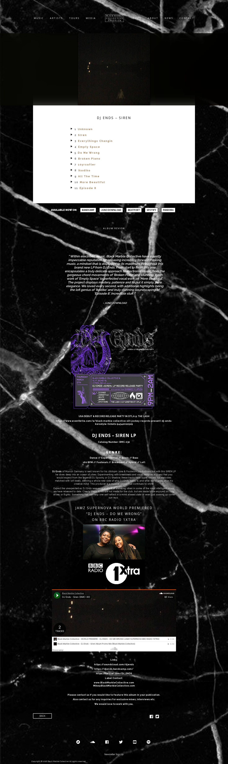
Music (39, 18)
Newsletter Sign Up (114, 754)
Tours (74, 18)
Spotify (151, 210)
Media (91, 18)
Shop (137, 18)
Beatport (134, 210)
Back (42, 716)
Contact (186, 18)
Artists (56, 18)
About (153, 18)
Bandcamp (88, 210)
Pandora (168, 210)
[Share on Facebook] (151, 717)
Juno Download (111, 210)
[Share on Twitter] (157, 717)
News (169, 18)
